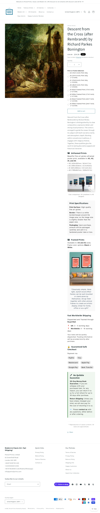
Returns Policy (70, 459)
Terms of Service (40, 459)
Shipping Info (70, 463)
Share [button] (71, 432)
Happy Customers (71, 466)
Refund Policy (39, 456)
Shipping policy (60, 508)
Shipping (78, 57)
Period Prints (12, 508)
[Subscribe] (38, 484)
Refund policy (31, 508)
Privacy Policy (39, 452)
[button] (29, 8)
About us (68, 469)
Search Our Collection (72, 473)
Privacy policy (40, 508)
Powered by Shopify (21, 508)
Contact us (38, 463)
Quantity (69, 60)
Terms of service (50, 508)
